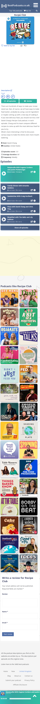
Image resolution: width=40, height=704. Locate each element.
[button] (36, 4)
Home (5, 671)
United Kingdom (25, 671)
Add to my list (9, 46)
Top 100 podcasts (15, 11)
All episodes (11, 101)
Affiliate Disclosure (20, 685)
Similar (29, 101)
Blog (9, 676)
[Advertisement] (20, 68)
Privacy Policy (29, 680)
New (13, 671)
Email (5, 623)
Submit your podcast (13, 680)
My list (28, 11)
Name (5, 612)
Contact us (29, 676)
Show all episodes (21, 228)
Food (3, 93)
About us (17, 676)
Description (5, 90)
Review (5, 594)
